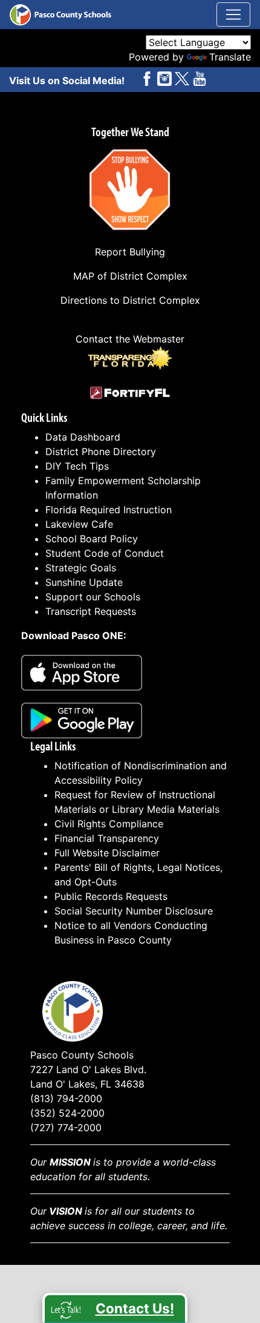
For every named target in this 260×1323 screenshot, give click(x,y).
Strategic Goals (80, 568)
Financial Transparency (106, 838)
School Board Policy (91, 539)
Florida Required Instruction (108, 510)
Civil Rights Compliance (108, 824)
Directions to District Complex (130, 300)
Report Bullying (130, 252)
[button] (114, 1308)
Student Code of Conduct (104, 553)
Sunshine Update (84, 582)
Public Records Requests (110, 896)
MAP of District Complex (130, 276)
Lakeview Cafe (79, 524)
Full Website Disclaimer (107, 853)
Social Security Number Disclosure (133, 911)
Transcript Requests (90, 611)
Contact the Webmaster (130, 339)
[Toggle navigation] (233, 14)
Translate (230, 57)
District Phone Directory (100, 451)
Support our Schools (92, 597)
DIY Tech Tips (77, 466)
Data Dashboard (82, 437)
